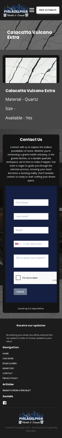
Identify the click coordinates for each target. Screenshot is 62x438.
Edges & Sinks (10, 363)
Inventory (8, 368)
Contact (8, 373)
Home (6, 353)
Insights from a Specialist (17, 390)
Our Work (8, 358)
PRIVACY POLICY (10, 378)
